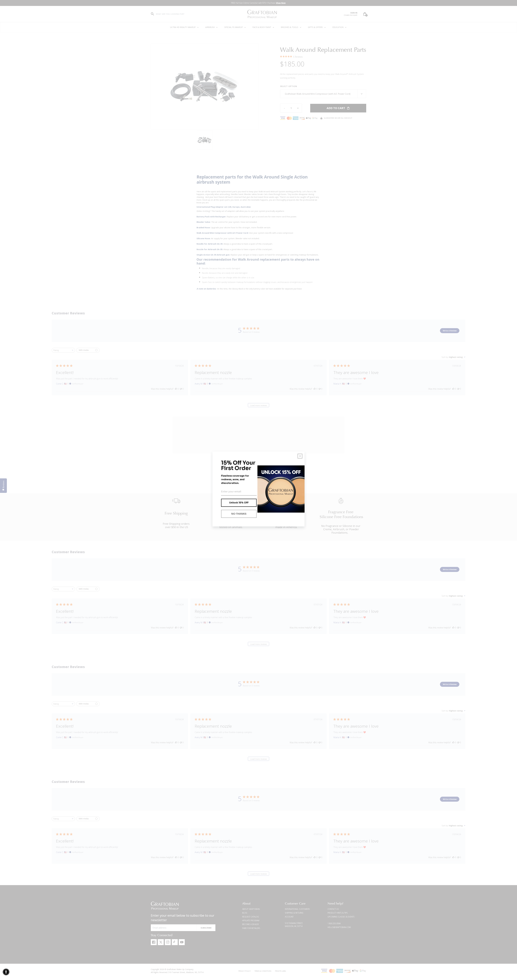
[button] (6, 972)
